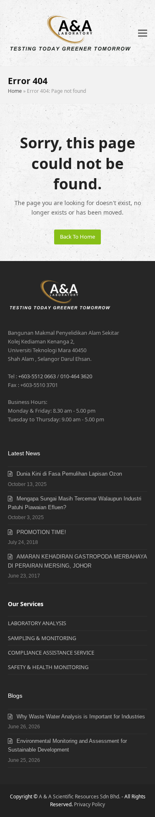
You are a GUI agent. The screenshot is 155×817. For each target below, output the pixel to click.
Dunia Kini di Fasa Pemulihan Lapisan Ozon (69, 474)
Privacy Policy (89, 804)
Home (15, 90)
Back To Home (77, 236)
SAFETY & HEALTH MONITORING (48, 667)
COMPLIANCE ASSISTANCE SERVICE (51, 652)
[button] (142, 33)
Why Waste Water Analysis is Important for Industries (81, 716)
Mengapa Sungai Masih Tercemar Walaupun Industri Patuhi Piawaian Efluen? (74, 503)
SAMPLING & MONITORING (42, 638)
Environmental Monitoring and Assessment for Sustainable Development (67, 745)
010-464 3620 (76, 376)
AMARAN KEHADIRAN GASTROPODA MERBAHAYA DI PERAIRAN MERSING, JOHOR (77, 561)
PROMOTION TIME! (41, 532)
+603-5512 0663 (37, 376)
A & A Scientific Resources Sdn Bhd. (79, 796)
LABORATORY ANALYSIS (37, 623)
